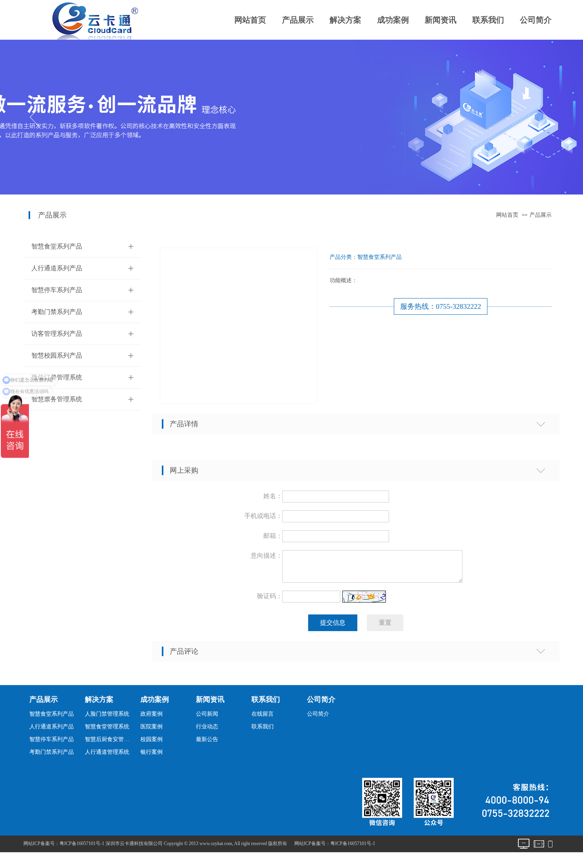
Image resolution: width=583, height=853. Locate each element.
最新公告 (207, 739)
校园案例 (151, 739)
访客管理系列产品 (56, 333)
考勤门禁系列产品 (56, 311)
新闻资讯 (440, 19)
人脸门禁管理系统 (107, 714)
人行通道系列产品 (56, 268)
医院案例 (151, 727)
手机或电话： (263, 515)
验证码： (269, 596)
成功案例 (393, 19)
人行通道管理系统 (107, 752)
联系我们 (488, 19)
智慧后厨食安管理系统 (109, 739)
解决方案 (345, 19)
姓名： (272, 496)
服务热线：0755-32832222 (440, 306)
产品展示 (298, 19)
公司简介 (536, 19)
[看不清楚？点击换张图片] (364, 597)
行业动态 (207, 727)
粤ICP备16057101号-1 (352, 843)
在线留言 (262, 714)
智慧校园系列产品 (56, 355)
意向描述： (266, 555)
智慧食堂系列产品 (56, 246)
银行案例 (151, 752)
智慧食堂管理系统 (107, 727)
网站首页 (250, 19)
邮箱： (272, 535)
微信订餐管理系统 (56, 377)
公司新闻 (207, 714)
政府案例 (151, 714)
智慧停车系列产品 (56, 290)
